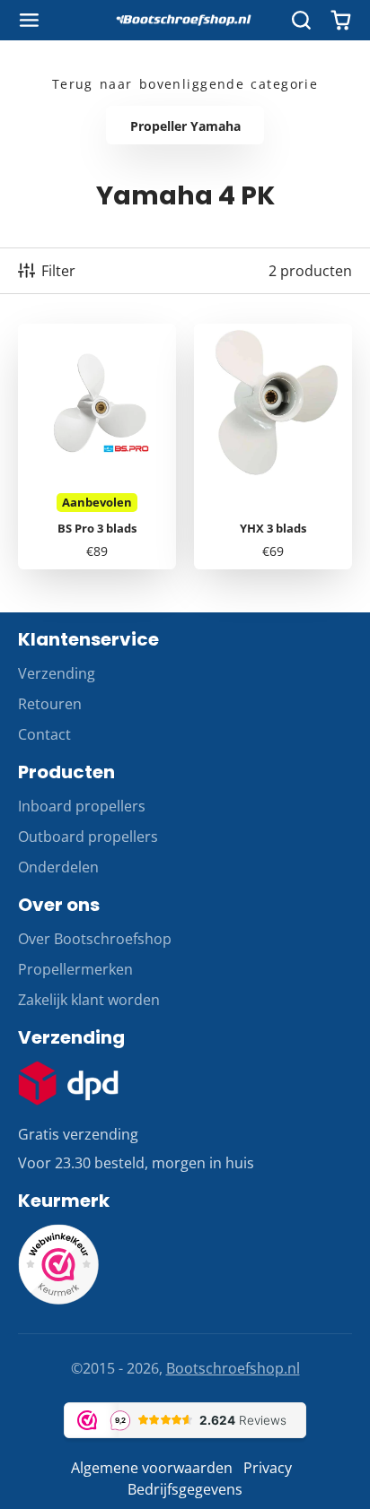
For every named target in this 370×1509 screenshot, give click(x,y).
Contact (44, 734)
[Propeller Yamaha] (185, 125)
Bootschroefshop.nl (233, 1368)
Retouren (50, 704)
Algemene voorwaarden (152, 1468)
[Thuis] (185, 20)
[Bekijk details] (68, 1083)
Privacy (267, 1468)
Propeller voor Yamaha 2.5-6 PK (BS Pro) (97, 446)
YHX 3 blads (273, 446)
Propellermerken (75, 969)
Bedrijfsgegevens (185, 1489)
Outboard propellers (88, 836)
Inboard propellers (81, 806)
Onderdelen (58, 867)
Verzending (56, 673)
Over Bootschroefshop (95, 939)
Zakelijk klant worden (89, 1000)
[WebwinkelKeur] (58, 1299)
